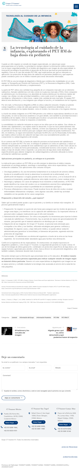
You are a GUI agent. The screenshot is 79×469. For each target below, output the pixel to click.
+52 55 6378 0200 (64, 429)
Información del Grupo (27, 317)
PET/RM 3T (65, 317)
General (14, 317)
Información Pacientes (44, 317)
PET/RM (56, 317)
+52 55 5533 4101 (10, 431)
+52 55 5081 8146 (64, 431)
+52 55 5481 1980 (38, 429)
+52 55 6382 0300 (38, 426)
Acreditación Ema (70, 457)
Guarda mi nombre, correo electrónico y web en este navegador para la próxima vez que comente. (37, 391)
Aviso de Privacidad (69, 447)
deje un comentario (12, 398)
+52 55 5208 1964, (11, 427)
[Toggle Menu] (76, 6)
